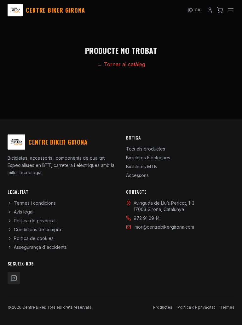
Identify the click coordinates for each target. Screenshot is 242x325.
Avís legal (23, 211)
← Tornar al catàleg (121, 64)
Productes (162, 307)
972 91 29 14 (147, 218)
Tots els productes (145, 148)
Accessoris (137, 175)
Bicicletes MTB (141, 166)
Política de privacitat (35, 220)
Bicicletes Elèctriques (148, 157)
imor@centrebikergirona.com (164, 227)
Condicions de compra (37, 229)
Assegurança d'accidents (40, 247)
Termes (227, 307)
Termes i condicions (35, 203)
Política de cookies (34, 238)
